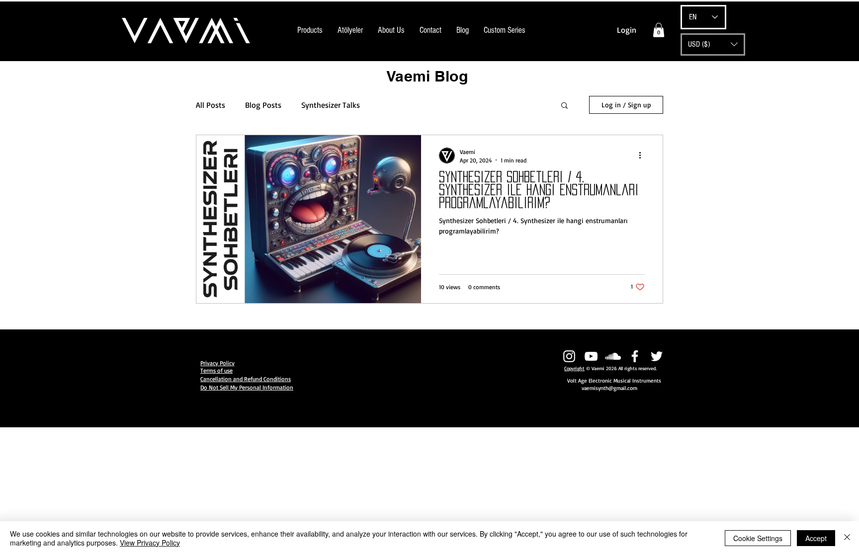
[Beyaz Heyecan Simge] (657, 356)
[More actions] (643, 155)
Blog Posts (263, 105)
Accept (816, 538)
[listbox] (713, 44)
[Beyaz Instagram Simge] (569, 356)
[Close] (847, 538)
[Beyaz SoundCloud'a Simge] (613, 356)
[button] (659, 30)
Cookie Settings (757, 538)
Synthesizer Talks (330, 105)
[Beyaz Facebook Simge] (635, 356)
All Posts (210, 105)
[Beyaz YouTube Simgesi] (591, 356)
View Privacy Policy (150, 543)
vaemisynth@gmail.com (609, 388)
